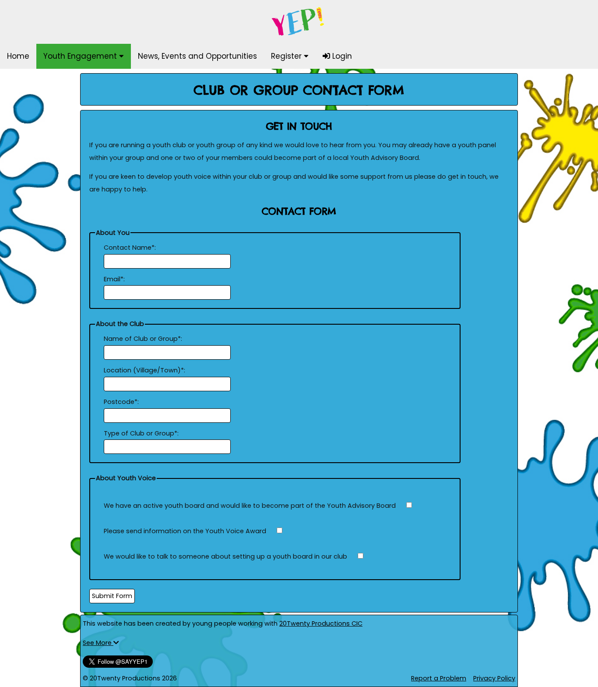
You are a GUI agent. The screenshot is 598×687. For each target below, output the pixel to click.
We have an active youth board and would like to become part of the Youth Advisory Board (250, 505)
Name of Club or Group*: (143, 338)
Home (18, 56)
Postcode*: (121, 401)
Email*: (114, 279)
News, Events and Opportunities (197, 56)
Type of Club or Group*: (141, 433)
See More (98, 642)
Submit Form (112, 595)
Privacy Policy (494, 678)
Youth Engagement (81, 56)
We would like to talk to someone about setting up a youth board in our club (225, 556)
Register (287, 56)
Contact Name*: (130, 247)
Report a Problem (438, 678)
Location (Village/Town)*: (144, 370)
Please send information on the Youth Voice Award (185, 531)
